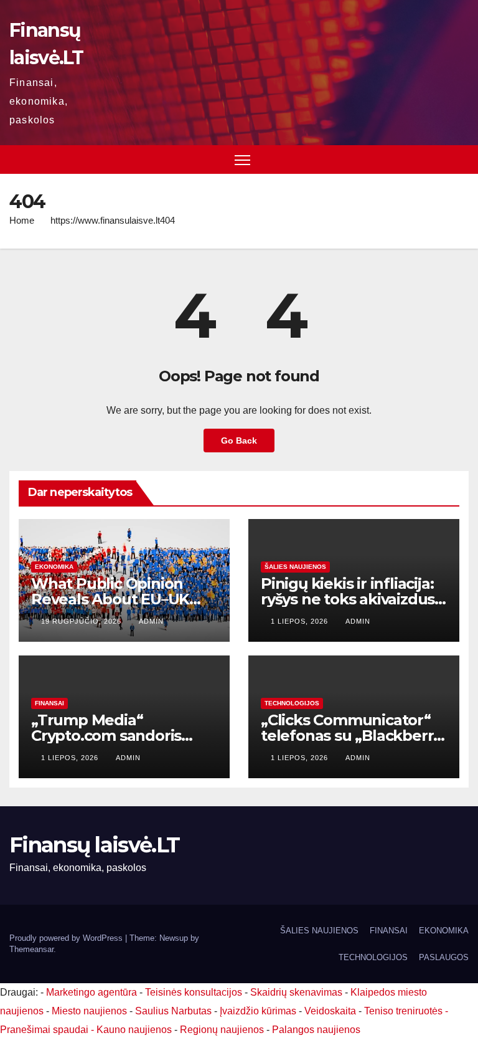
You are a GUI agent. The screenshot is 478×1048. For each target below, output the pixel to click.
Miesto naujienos (89, 1011)
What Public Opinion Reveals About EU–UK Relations (110, 599)
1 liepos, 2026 (300, 621)
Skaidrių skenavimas (296, 992)
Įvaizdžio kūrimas (258, 1011)
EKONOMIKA (54, 566)
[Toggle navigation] (242, 159)
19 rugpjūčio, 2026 (82, 621)
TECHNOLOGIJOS (292, 703)
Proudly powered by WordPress (67, 938)
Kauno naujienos (134, 1029)
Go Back (239, 440)
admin (151, 621)
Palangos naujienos (316, 1029)
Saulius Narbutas (173, 1011)
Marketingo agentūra (91, 992)
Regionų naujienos (222, 1029)
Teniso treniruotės (403, 1011)
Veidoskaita (330, 1011)
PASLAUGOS (444, 957)
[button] (460, 159)
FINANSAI (49, 703)
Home (21, 220)
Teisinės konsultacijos (193, 992)
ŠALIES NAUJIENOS (295, 566)
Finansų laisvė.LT (94, 845)
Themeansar (31, 949)
